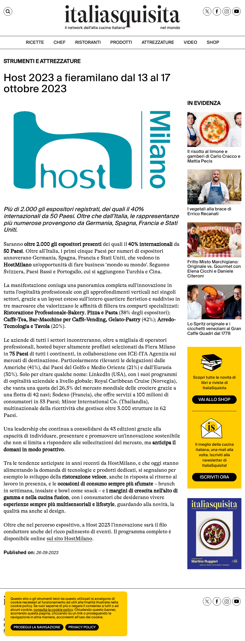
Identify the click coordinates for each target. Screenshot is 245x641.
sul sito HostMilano (69, 538)
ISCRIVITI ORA (214, 477)
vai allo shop (214, 399)
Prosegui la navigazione (37, 627)
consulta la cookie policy (53, 610)
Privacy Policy (82, 627)
